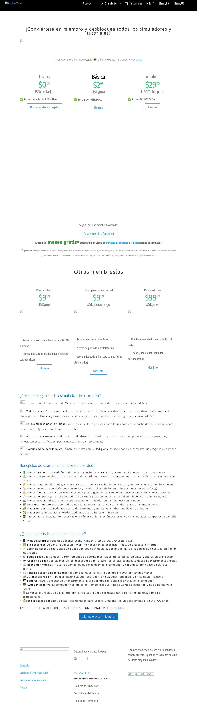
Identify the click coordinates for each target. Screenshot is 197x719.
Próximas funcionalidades (33, 680)
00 (48, 83)
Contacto (24, 665)
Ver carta (136, 59)
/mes (101, 91)
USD (36, 91)
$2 (96, 85)
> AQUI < (118, 608)
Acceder (88, 3)
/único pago (156, 91)
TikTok (135, 242)
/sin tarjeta (47, 91)
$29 (150, 84)
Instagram (112, 242)
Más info (98, 371)
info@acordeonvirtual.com (145, 255)
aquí (99, 572)
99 (102, 83)
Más (149, 3)
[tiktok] (151, 674)
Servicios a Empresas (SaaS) (34, 672)
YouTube (123, 242)
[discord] (144, 674)
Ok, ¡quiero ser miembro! (98, 616)
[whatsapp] (131, 674)
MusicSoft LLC (81, 673)
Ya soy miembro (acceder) (98, 233)
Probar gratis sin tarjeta (44, 107)
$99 (151, 297)
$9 (42, 297)
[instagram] (138, 674)
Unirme (98, 107)
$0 (42, 84)
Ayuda (23, 687)
